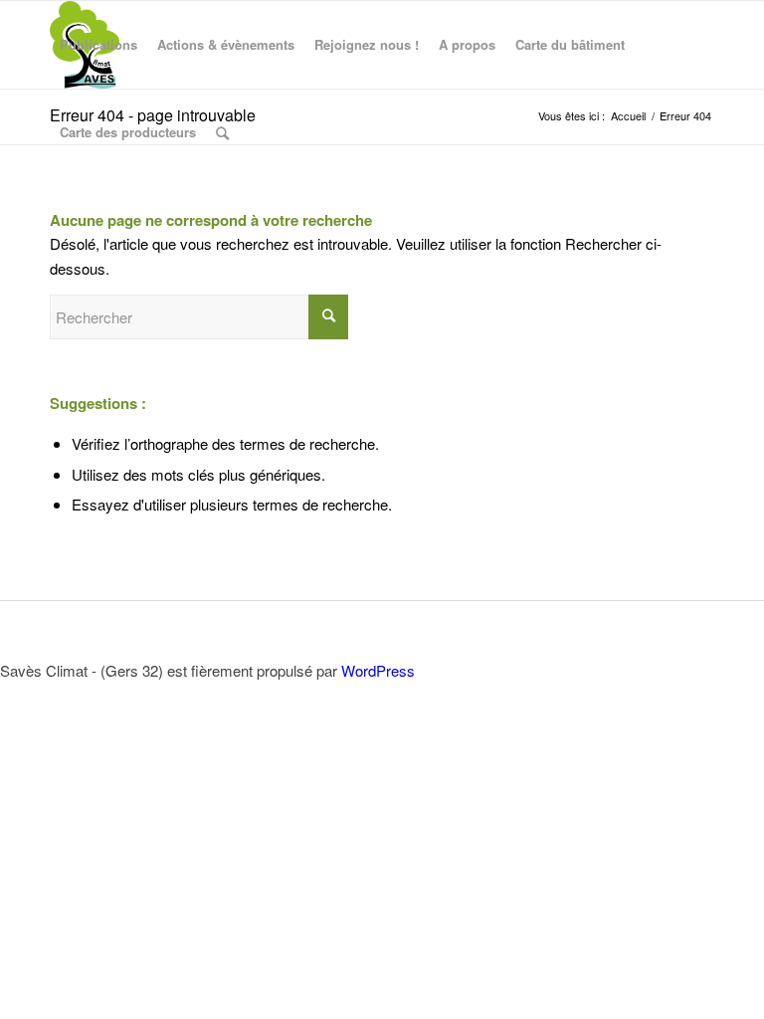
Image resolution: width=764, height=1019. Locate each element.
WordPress (378, 670)
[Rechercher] (222, 132)
